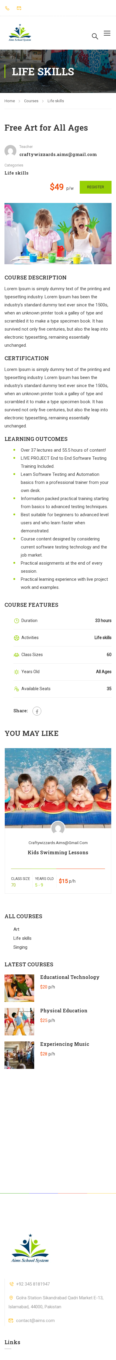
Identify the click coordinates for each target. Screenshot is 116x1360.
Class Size (20, 879)
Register (95, 187)
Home (9, 101)
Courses (31, 101)
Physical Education (63, 1010)
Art (16, 929)
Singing (20, 947)
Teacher (26, 146)
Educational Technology (70, 977)
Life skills (56, 101)
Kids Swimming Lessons (58, 852)
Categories (13, 165)
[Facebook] (36, 711)
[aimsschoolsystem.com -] (19, 33)
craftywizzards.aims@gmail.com (58, 842)
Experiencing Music (64, 1044)
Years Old (44, 879)
